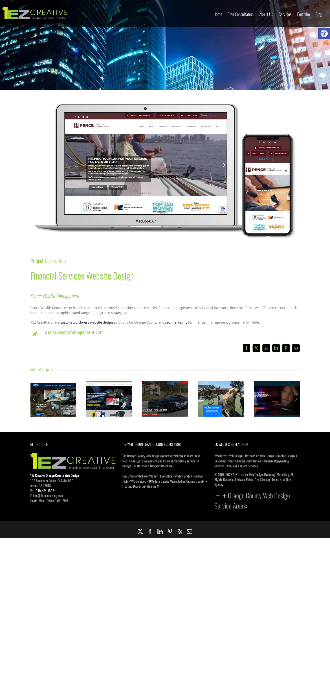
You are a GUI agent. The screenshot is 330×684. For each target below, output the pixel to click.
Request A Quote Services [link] (242, 465)
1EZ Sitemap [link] (262, 479)
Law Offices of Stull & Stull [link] (176, 475)
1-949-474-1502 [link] (43, 490)
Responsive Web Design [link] (259, 455)
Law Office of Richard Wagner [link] (140, 475)
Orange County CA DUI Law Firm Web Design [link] (220, 392)
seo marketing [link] (176, 322)
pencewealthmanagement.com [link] (74, 332)
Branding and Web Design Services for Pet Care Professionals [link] (165, 389)
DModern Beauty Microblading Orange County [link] (177, 481)
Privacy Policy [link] (245, 479)
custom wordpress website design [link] (86, 322)
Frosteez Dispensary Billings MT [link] (141, 486)
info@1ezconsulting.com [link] (48, 495)
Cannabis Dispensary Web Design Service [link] (276, 392)
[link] (324, 33)
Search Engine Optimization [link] (244, 460)
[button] (33, 399)
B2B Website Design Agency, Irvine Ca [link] (53, 392)
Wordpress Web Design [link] (228, 455)
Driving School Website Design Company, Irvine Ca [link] (109, 392)
